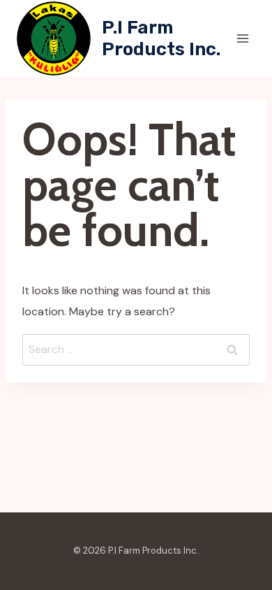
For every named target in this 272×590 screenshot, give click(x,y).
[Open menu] (242, 38)
